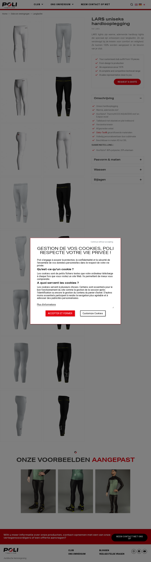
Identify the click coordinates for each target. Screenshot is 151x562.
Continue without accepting (102, 242)
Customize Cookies (93, 313)
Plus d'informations (46, 304)
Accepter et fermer (60, 313)
